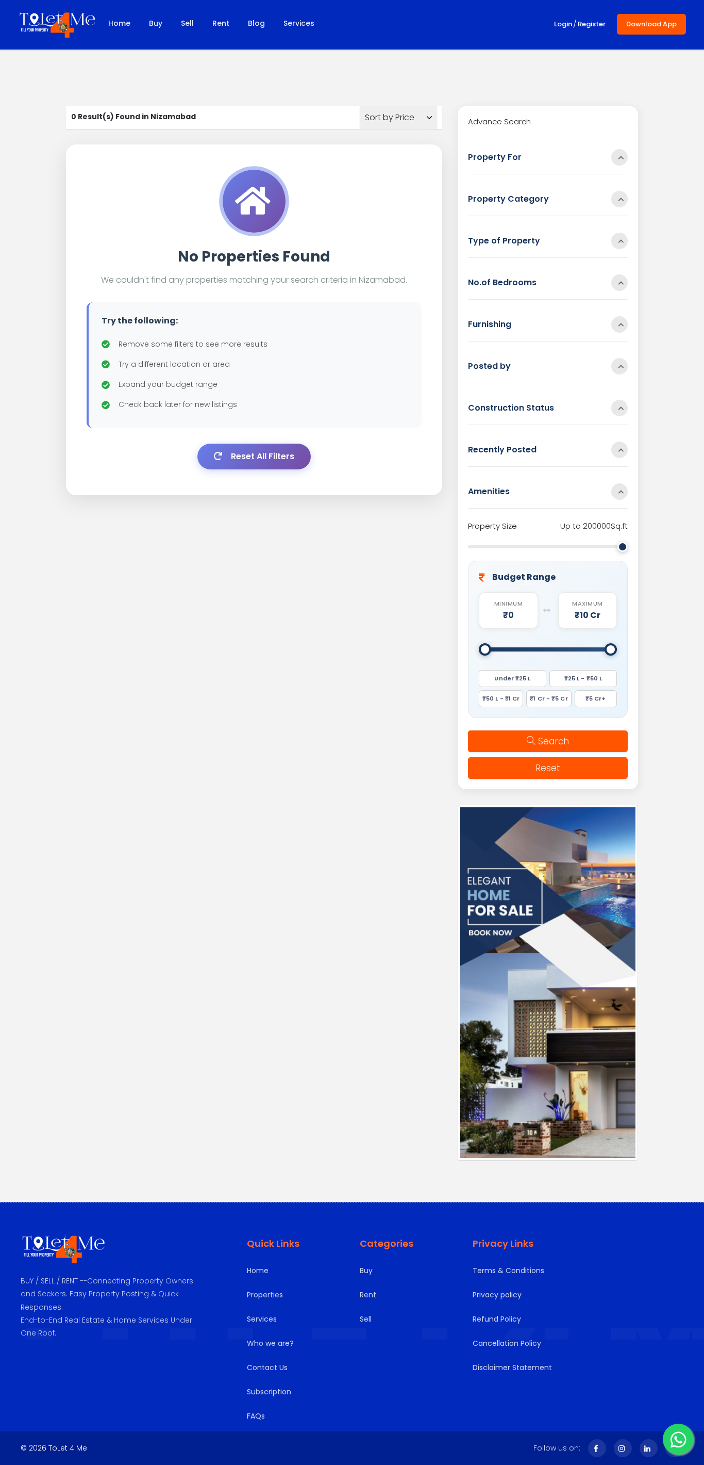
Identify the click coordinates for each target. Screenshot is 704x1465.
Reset (547, 768)
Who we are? (270, 1343)
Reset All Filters (261, 456)
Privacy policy (497, 1295)
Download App (651, 24)
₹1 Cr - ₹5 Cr (548, 698)
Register (592, 24)
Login (563, 24)
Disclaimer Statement (512, 1367)
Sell (187, 23)
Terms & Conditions (508, 1270)
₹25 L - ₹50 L (583, 678)
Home (119, 23)
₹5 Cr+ (595, 698)
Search (553, 741)
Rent (220, 23)
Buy (155, 23)
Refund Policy (497, 1319)
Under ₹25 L (512, 678)
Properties (265, 1295)
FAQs (256, 1416)
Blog (256, 23)
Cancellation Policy (507, 1343)
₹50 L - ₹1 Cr (500, 698)
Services (298, 23)
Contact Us (267, 1367)
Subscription (269, 1392)
